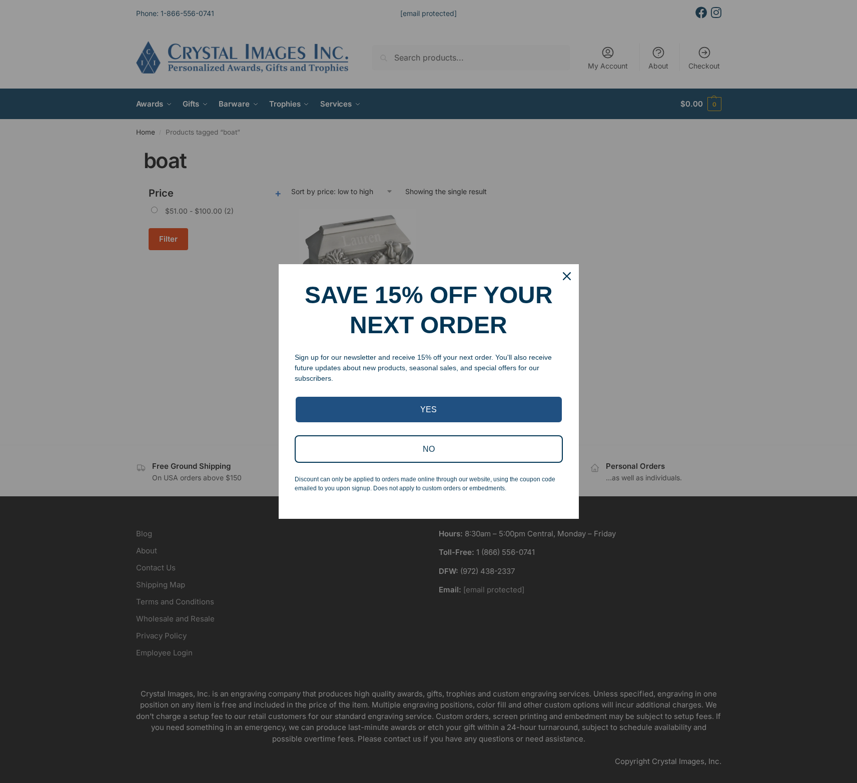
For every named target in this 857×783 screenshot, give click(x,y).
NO (429, 449)
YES (428, 409)
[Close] (567, 276)
